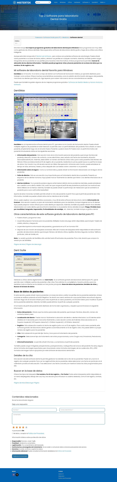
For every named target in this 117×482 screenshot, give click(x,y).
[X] (17, 474)
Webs (102, 2)
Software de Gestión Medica (78, 82)
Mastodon (61, 476)
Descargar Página (32, 383)
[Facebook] (13, 474)
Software (85, 2)
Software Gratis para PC (52, 37)
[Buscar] (49, 2)
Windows (63, 2)
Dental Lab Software (44, 56)
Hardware (77, 2)
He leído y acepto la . (28, 433)
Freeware (38, 37)
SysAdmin (95, 2)
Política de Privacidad (36, 433)
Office (70, 2)
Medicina (65, 37)
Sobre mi (61, 474)
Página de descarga (33, 244)
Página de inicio (20, 244)
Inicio (55, 2)
